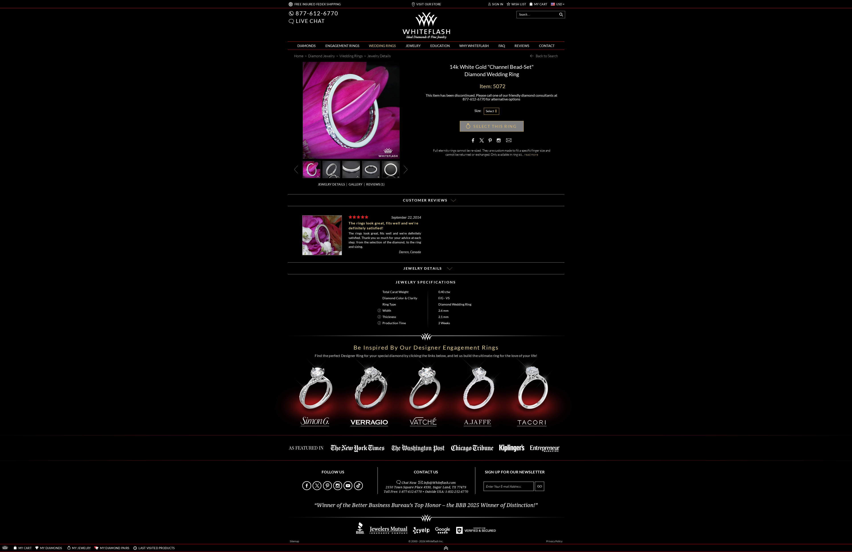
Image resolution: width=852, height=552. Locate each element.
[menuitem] (306, 46)
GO (539, 486)
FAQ (502, 46)
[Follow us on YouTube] (348, 489)
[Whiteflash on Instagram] (498, 140)
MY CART (541, 4)
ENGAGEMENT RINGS (342, 46)
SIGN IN (497, 4)
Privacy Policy (554, 541)
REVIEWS (522, 46)
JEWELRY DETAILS (331, 184)
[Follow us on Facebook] (307, 489)
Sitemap (294, 541)
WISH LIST (518, 4)
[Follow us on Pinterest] (328, 489)
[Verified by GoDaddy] (476, 532)
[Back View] (371, 169)
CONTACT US (426, 472)
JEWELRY (413, 46)
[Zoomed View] (351, 169)
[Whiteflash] (426, 25)
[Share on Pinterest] (490, 142)
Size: (477, 110)
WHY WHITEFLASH (474, 46)
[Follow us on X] (317, 489)
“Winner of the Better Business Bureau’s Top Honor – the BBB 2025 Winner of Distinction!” (426, 505)
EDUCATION (440, 46)
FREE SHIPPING (317, 4)
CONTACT (547, 46)
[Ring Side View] (391, 169)
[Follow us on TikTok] (359, 489)
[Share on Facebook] (474, 140)
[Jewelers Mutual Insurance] (388, 532)
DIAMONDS (306, 46)
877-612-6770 (317, 13)
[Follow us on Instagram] (338, 489)
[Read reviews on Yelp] (421, 532)
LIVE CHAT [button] (310, 21)
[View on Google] (443, 532)
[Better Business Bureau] (360, 532)
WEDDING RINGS (382, 46)
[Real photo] (331, 169)
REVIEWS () (375, 184)
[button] (291, 21)
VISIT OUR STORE (428, 4)
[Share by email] (508, 140)
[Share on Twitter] (482, 140)
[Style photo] (311, 169)
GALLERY (355, 184)
